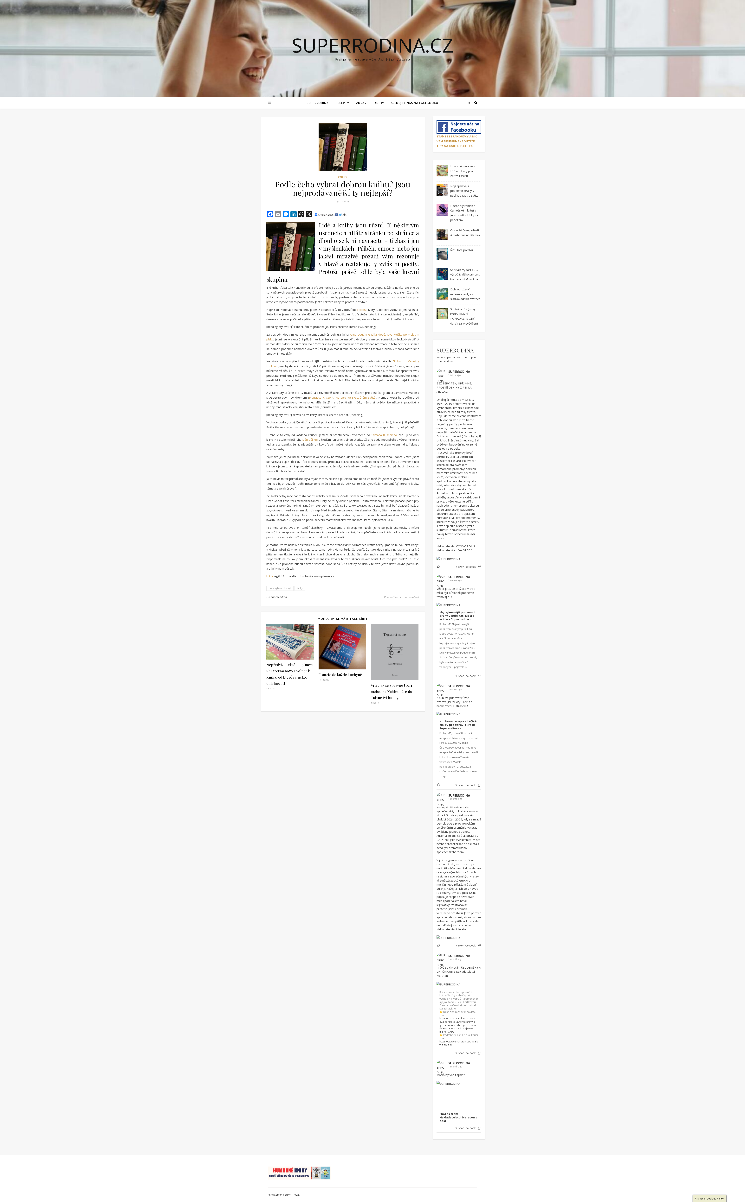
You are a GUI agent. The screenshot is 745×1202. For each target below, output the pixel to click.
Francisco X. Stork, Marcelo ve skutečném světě (342, 397)
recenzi (362, 310)
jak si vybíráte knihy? (280, 588)
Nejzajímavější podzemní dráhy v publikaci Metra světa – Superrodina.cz (457, 615)
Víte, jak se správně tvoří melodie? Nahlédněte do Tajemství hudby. (391, 691)
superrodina (279, 597)
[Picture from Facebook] (448, 1097)
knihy (269, 576)
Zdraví (361, 103)
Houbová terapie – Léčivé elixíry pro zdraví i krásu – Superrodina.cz (458, 724)
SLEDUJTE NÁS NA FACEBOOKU (414, 103)
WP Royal (293, 1194)
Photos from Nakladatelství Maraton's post (458, 1117)
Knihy (379, 103)
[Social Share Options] (479, 566)
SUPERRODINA (318, 103)
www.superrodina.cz (450, 357)
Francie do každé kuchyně (340, 674)
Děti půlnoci (310, 439)
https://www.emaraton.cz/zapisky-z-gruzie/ (458, 1043)
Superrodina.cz (372, 45)
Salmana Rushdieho (384, 435)
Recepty (342, 103)
